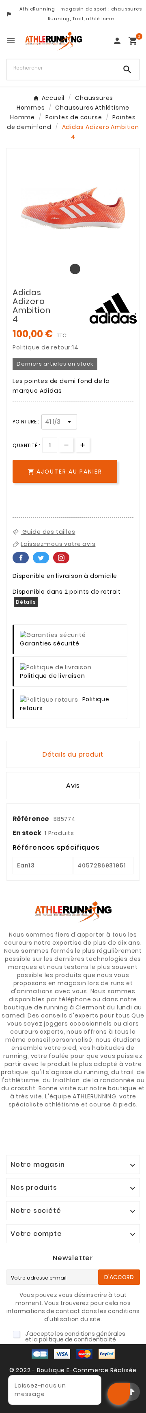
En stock (27, 833)
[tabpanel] (73, 208)
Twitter (41, 557)
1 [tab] (73, 269)
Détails (26, 602)
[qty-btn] (82, 445)
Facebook (21, 557)
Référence (31, 818)
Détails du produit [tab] (73, 754)
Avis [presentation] (73, 785)
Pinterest (61, 557)
